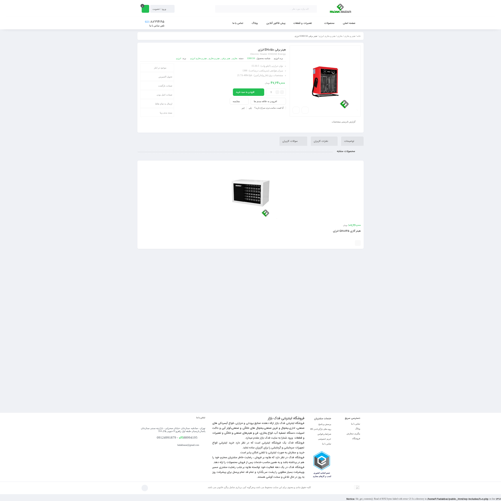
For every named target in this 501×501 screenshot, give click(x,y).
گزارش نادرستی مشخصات (343, 121)
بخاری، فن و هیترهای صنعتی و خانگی (245, 433)
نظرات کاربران (321, 141)
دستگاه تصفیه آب (284, 433)
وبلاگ (357, 428)
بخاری (339, 36)
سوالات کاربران (290, 141)
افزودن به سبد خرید (245, 92)
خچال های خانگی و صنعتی (247, 428)
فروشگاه (356, 438)
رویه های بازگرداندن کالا (320, 429)
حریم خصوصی (324, 439)
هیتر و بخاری (349, 36)
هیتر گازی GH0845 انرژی (347, 231)
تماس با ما (355, 424)
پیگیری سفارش (353, 433)
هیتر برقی (226, 58)
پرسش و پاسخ (324, 424)
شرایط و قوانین (324, 434)
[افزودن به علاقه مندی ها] (345, 243)
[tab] (352, 141)
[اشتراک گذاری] (305, 110)
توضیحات (349, 141)
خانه (359, 36)
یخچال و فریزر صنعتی (276, 428)
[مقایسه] (351, 243)
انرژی (276, 58)
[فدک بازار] (340, 8)
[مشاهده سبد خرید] (145, 8)
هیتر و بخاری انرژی (327, 36)
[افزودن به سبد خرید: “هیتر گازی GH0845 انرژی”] (358, 243)
